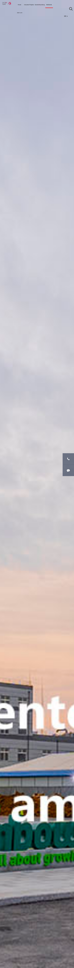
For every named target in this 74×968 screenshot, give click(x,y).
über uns (19, 12)
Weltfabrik (49, 4)
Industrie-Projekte (29, 4)
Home (19, 4)
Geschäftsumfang (40, 4)
